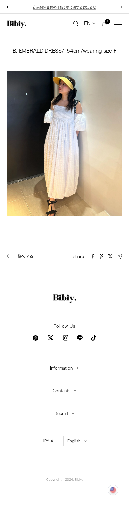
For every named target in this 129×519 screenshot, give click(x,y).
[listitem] (93, 256)
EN (87, 23)
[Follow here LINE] (80, 338)
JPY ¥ (47, 441)
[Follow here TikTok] (93, 338)
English (74, 441)
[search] (76, 23)
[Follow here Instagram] (66, 338)
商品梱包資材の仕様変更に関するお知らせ (64, 7)
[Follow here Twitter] (51, 338)
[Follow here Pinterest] (35, 338)
